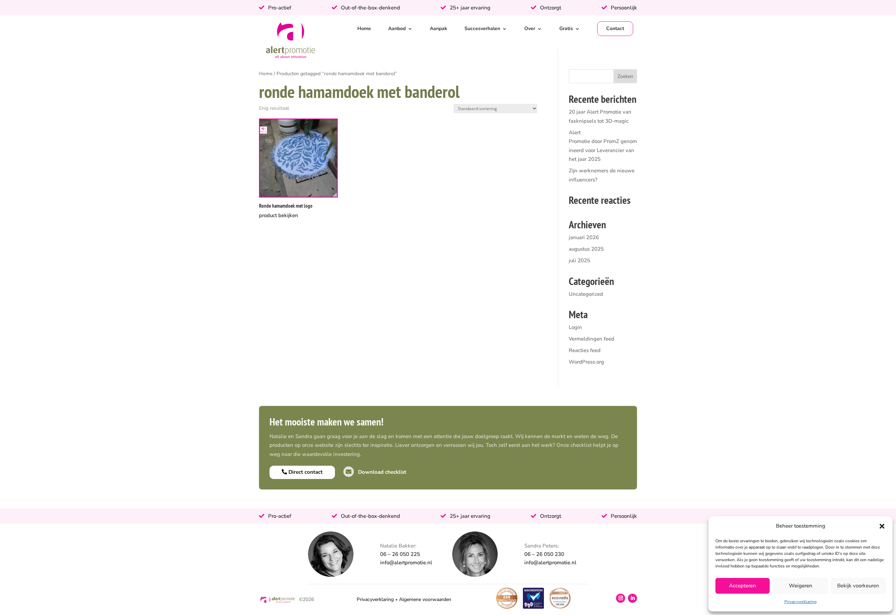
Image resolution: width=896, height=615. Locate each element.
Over (529, 28)
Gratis (566, 28)
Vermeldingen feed (591, 338)
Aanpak (438, 28)
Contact (615, 28)
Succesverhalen (482, 28)
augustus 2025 (586, 248)
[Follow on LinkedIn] (632, 598)
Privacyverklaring (800, 602)
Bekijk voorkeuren (858, 585)
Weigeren (800, 585)
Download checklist (381, 472)
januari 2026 (584, 237)
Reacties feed (585, 350)
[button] (882, 526)
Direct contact (305, 472)
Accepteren (742, 585)
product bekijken (278, 215)
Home (364, 28)
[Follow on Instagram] (620, 598)
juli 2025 (579, 260)
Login (575, 327)
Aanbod (397, 28)
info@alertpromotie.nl (406, 562)
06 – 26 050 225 (400, 554)
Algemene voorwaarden (425, 599)
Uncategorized (586, 294)
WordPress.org (586, 361)
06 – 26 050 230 (544, 554)
